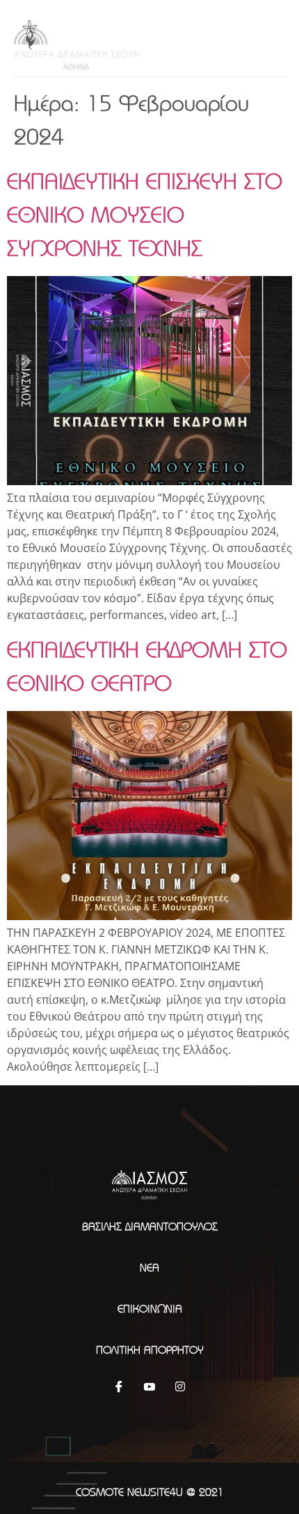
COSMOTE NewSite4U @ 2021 (150, 1492)
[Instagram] (180, 1385)
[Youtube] (149, 1385)
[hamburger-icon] (271, 42)
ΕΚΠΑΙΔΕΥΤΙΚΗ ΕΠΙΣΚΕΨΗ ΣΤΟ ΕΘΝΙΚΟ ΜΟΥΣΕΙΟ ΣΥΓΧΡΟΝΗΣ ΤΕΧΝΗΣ (144, 214)
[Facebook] (118, 1385)
